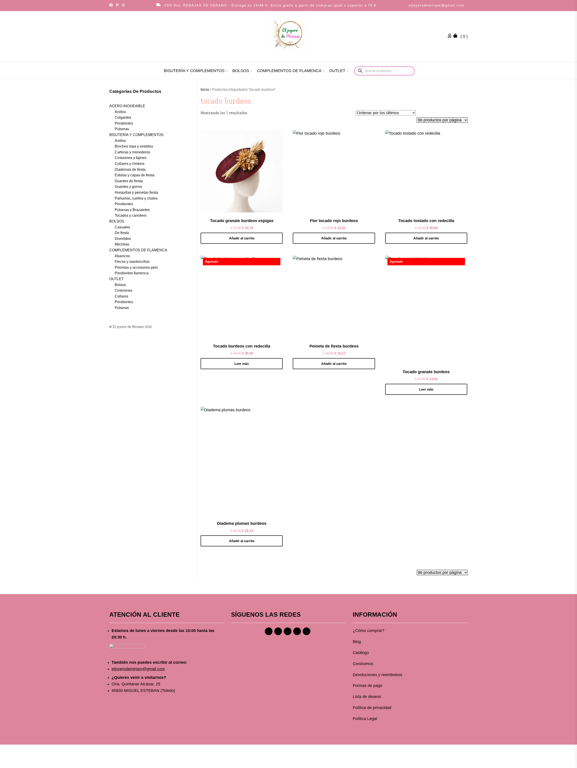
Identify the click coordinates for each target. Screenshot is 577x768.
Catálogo (361, 652)
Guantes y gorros (128, 187)
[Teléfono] (297, 631)
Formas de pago (367, 685)
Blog (357, 641)
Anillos (120, 112)
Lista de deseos (367, 696)
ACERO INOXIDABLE (127, 106)
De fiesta (122, 233)
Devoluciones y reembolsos (377, 675)
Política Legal (365, 718)
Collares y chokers (129, 164)
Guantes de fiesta (129, 181)
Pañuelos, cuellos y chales (136, 198)
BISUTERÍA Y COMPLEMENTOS (194, 71)
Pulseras (122, 129)
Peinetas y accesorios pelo (136, 267)
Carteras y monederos (132, 152)
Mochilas (122, 244)
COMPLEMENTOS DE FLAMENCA (289, 71)
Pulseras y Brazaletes (132, 210)
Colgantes (123, 117)
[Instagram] (278, 631)
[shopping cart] (456, 36)
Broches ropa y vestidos (134, 146)
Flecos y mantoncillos (132, 262)
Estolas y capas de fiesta (134, 175)
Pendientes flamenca (132, 273)
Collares (121, 296)
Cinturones (123, 290)
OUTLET (337, 71)
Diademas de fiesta (130, 169)
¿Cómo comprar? (368, 630)
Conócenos (363, 663)
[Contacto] (306, 631)
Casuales (122, 227)
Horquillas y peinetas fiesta (136, 192)
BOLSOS (240, 71)
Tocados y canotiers (131, 215)
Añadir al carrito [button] (241, 238)
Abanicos (122, 256)
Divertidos (123, 239)
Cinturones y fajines (131, 158)
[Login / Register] (451, 36)
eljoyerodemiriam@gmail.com (436, 5)
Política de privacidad (372, 707)
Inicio (205, 89)
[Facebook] (268, 631)
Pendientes (124, 123)
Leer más (241, 364)
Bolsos (120, 284)
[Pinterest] (287, 631)
